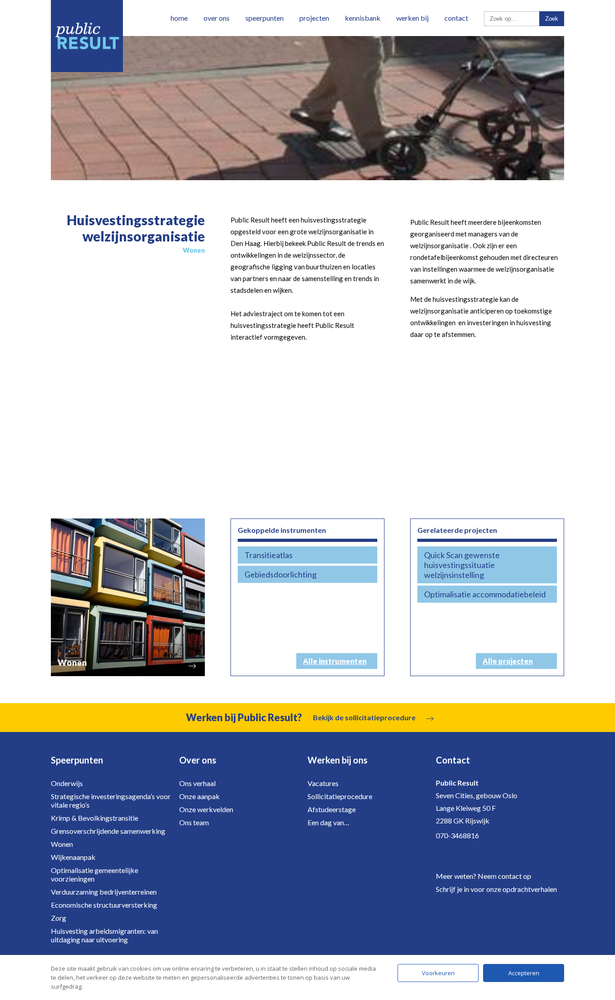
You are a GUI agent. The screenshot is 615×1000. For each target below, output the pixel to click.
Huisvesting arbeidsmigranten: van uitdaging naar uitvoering (104, 935)
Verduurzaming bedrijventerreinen (104, 891)
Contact (456, 18)
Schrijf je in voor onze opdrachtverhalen (496, 889)
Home (179, 18)
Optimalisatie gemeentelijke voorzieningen (94, 874)
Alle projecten (508, 661)
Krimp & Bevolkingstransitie (94, 818)
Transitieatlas (268, 555)
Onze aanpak (199, 796)
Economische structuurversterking (104, 904)
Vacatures (323, 783)
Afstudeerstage (332, 809)
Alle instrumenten (334, 661)
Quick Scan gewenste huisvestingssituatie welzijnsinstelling (462, 565)
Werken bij (412, 18)
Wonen (62, 844)
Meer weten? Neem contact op (483, 876)
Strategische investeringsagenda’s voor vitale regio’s (111, 800)
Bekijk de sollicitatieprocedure (364, 717)
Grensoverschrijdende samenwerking (108, 831)
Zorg (58, 918)
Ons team (194, 822)
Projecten (314, 18)
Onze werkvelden (206, 809)
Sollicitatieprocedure (340, 796)
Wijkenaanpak (73, 857)
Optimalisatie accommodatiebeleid (485, 594)
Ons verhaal (197, 783)
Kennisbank (362, 18)
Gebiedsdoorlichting (280, 574)
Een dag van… (328, 822)
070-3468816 (457, 835)
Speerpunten (264, 18)
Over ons (216, 18)
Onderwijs (67, 783)
